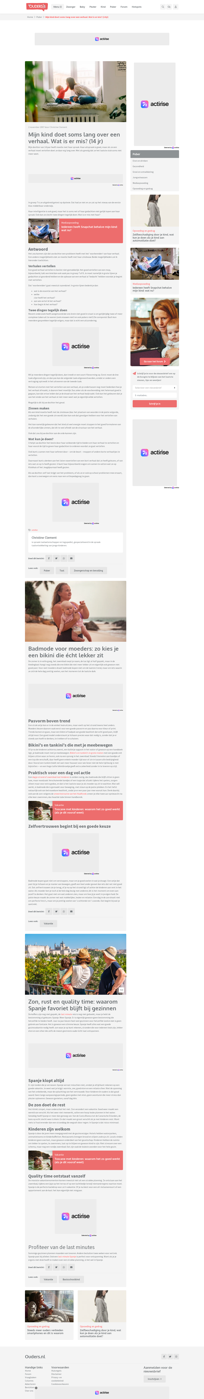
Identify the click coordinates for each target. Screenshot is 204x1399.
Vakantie (59, 805)
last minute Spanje (67, 1256)
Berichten (29, 1387)
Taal (62, 570)
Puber (113, 6)
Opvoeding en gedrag (38, 1326)
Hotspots (137, 6)
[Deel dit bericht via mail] (71, 558)
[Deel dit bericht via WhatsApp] (63, 558)
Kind (103, 6)
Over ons (29, 1390)
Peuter (93, 6)
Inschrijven (153, 1379)
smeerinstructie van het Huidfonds (70, 793)
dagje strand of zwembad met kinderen (51, 777)
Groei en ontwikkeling (143, 171)
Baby (82, 6)
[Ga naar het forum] (169, 7)
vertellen (35, 530)
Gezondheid (138, 166)
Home (30, 17)
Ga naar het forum (153, 361)
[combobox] (155, 387)
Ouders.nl (35, 1356)
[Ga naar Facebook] (164, 1356)
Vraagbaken (30, 1377)
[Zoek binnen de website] (163, 7)
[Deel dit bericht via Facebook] (48, 558)
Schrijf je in (154, 403)
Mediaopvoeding (70, 222)
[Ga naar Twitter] (170, 1356)
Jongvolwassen (140, 177)
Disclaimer (56, 1374)
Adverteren (30, 1384)
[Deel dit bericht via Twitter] (56, 558)
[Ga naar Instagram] (176, 1356)
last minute (66, 1014)
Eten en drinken (140, 160)
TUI (121, 990)
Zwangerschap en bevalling (88, 570)
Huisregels (56, 1370)
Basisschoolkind (71, 1279)
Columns (29, 1380)
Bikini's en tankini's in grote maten (86, 752)
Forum (124, 6)
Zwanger (70, 6)
